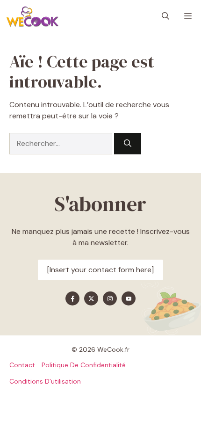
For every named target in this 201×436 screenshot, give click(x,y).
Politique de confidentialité (84, 365)
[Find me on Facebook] (72, 298)
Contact (22, 365)
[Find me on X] (91, 298)
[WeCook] (32, 16)
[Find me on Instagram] (110, 298)
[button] (165, 16)
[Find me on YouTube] (129, 298)
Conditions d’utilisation (45, 381)
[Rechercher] (127, 143)
